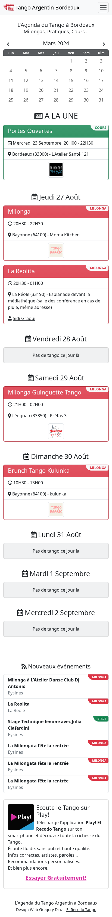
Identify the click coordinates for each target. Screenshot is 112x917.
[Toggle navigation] (103, 7)
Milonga (19, 211)
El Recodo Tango (81, 909)
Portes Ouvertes (30, 131)
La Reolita (21, 271)
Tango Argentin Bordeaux (47, 7)
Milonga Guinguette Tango (44, 392)
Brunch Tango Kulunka (39, 470)
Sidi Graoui (24, 318)
